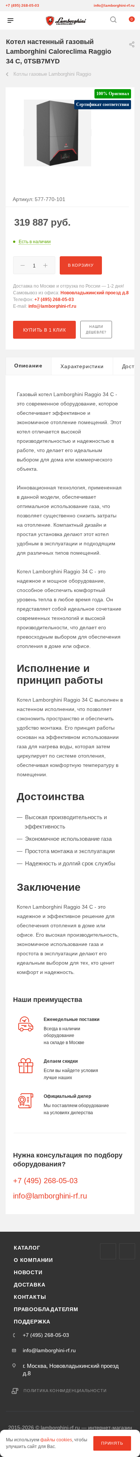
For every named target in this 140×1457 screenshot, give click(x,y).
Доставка (29, 1285)
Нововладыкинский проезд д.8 (94, 292)
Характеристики (81, 366)
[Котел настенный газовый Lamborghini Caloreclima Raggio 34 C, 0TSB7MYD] (57, 132)
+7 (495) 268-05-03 (22, 5)
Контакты (30, 1297)
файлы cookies (56, 1440)
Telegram (127, 1251)
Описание (28, 366)
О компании (33, 1260)
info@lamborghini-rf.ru (114, 5)
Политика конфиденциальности (65, 1390)
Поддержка (32, 1322)
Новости (28, 1272)
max (108, 1251)
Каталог (27, 1248)
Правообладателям (46, 1309)
